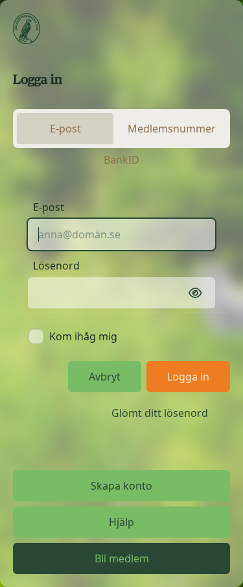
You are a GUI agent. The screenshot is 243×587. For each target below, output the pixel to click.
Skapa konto (121, 486)
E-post (48, 207)
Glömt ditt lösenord (159, 413)
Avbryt (105, 376)
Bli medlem (122, 558)
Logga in (188, 376)
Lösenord (56, 265)
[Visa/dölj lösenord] (195, 292)
